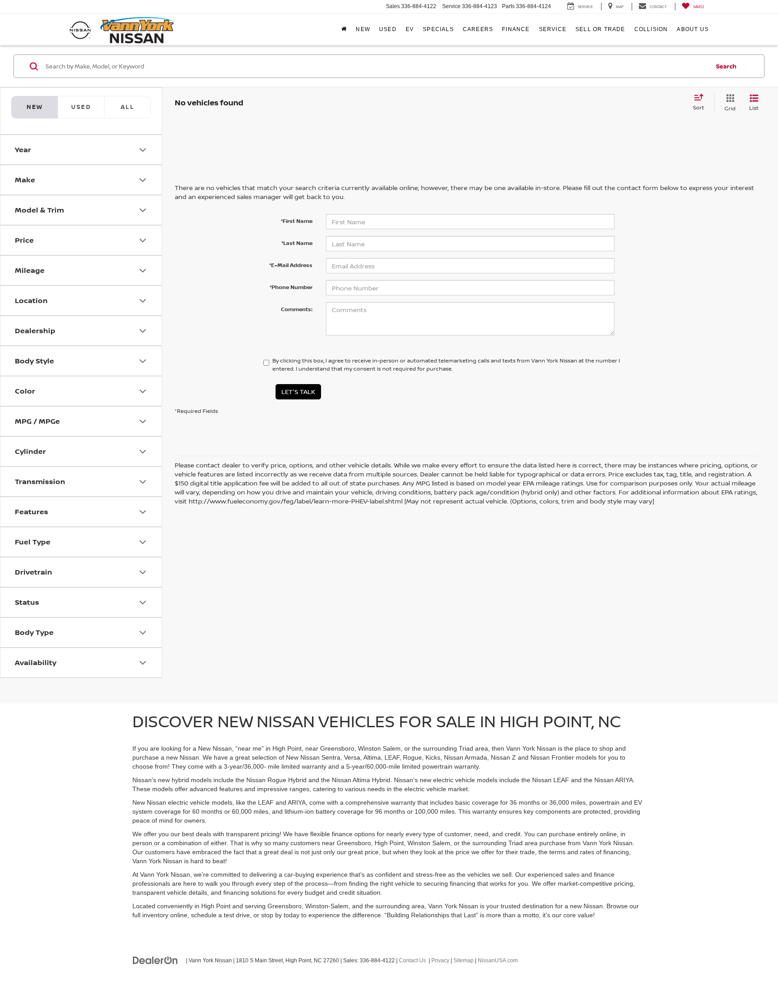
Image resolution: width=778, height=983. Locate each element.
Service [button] (552, 29)
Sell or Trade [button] (600, 29)
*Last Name (296, 243)
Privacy (440, 960)
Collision (651, 29)
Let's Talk (298, 391)
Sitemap (463, 960)
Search (726, 66)
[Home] (344, 29)
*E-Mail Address (290, 265)
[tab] (81, 107)
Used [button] (388, 29)
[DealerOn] (155, 960)
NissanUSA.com (498, 960)
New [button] (363, 29)
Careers (478, 29)
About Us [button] (693, 29)
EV (410, 29)
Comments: (296, 309)
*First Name (296, 221)
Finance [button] (515, 29)
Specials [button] (438, 29)
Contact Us (412, 960)
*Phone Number (291, 287)
